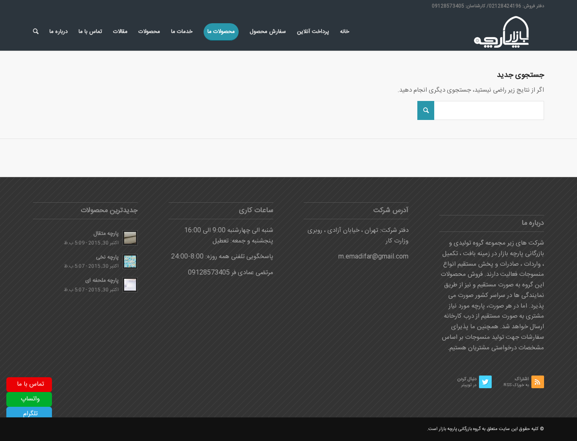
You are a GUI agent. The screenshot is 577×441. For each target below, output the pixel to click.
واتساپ (30, 399)
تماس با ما (30, 384)
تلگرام (30, 413)
